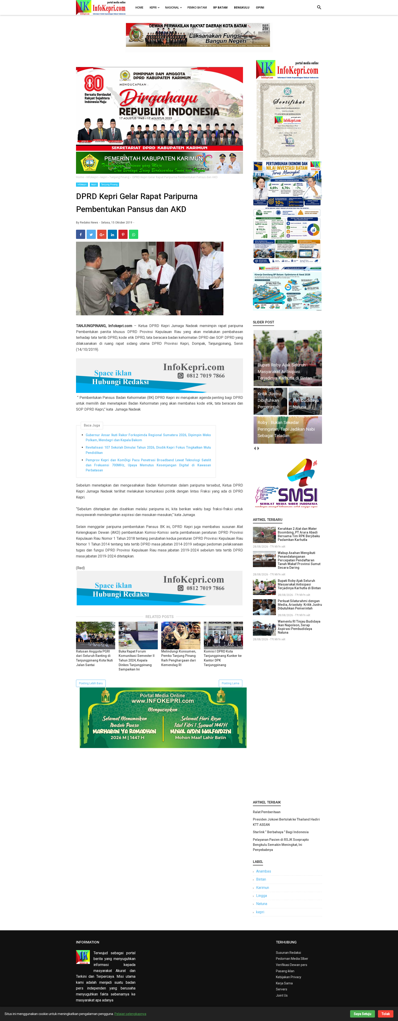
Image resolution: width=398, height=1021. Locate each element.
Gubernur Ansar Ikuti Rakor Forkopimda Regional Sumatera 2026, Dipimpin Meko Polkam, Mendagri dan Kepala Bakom (148, 437)
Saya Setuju (362, 1014)
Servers (281, 989)
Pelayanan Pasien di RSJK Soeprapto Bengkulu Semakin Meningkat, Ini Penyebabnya (281, 845)
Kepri (153, 7)
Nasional (172, 7)
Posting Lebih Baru (91, 683)
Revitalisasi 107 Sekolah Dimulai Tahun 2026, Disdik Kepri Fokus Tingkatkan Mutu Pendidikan (148, 450)
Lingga (261, 895)
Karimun (262, 887)
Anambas (263, 871)
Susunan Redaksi (288, 952)
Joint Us (282, 995)
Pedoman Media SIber (292, 958)
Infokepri (82, 184)
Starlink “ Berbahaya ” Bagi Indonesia (281, 832)
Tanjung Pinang (109, 184)
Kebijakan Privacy (288, 977)
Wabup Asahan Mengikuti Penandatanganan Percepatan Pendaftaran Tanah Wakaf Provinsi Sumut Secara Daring (299, 560)
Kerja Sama (284, 983)
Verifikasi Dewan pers (291, 965)
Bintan (261, 879)
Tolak (386, 1014)
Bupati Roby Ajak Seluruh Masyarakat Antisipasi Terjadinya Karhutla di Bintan (299, 584)
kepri (94, 184)
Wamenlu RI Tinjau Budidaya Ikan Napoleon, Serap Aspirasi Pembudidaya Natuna (299, 627)
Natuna (261, 904)
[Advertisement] (287, 720)
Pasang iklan (285, 971)
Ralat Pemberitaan (267, 812)
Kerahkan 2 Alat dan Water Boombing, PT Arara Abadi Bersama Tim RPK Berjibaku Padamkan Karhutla (299, 534)
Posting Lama (230, 683)
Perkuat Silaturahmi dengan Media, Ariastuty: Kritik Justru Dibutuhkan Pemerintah (300, 604)
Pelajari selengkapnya (130, 1014)
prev (254, 448)
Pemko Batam (197, 7)
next (258, 448)
